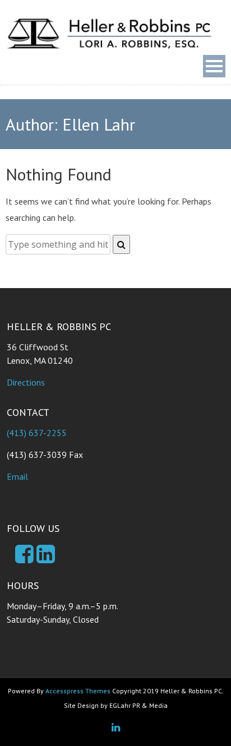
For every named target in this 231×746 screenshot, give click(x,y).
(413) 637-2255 (37, 432)
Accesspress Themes (77, 691)
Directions (26, 382)
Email (17, 476)
